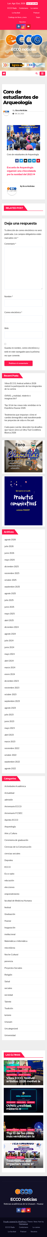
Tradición (9, 1008)
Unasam (8, 1022)
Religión (8, 975)
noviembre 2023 (12, 688)
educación (9, 880)
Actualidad (9, 793)
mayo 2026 (10, 560)
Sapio (38, 17)
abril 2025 (9, 620)
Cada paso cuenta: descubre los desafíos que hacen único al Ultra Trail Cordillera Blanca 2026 (23, 430)
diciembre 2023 (12, 681)
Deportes (9, 860)
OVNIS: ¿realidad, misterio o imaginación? (18, 1109)
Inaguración (10, 928)
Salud (7, 981)
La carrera (34, 8)
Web (6, 328)
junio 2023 (9, 721)
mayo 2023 (10, 728)
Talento (8, 1002)
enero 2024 (10, 674)
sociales (8, 988)
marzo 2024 (10, 667)
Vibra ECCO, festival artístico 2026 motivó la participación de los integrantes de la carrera (23, 386)
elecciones (9, 887)
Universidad (10, 1035)
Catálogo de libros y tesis (17, 17)
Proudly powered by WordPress (15, 1222)
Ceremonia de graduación (16, 840)
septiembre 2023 (12, 701)
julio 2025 (9, 600)
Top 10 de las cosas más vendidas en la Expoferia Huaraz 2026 (22, 1136)
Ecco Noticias (21, 110)
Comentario (10, 244)
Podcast (36, 13)
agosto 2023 (10, 708)
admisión (9, 800)
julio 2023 (9, 715)
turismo (8, 1015)
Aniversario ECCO (13, 806)
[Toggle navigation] (42, 73)
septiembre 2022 (12, 762)
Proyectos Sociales (13, 968)
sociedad (9, 995)
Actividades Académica (15, 786)
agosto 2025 (10, 593)
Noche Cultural (11, 955)
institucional (10, 934)
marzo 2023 (10, 741)
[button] (37, 73)
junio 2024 (9, 647)
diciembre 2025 (12, 566)
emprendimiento (12, 894)
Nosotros (22, 22)
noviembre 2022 (12, 748)
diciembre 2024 (12, 627)
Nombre (8, 296)
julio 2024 (9, 641)
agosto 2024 (10, 634)
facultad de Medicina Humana (18, 901)
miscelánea (10, 948)
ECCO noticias (23, 49)
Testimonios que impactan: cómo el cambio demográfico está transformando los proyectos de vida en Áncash (23, 417)
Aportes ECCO (11, 820)
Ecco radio (9, 874)
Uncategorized (11, 1029)
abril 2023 (9, 735)
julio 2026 (9, 546)
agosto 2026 (10, 540)
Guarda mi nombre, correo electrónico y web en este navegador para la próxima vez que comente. (21, 352)
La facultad (16, 13)
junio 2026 (9, 553)
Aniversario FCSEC (14, 813)
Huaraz (8, 921)
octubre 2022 (10, 755)
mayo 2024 (10, 654)
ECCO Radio (12, 8)
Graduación (10, 914)
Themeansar (23, 1224)
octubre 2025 (10, 580)
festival (8, 907)
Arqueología (10, 827)
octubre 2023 (10, 694)
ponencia (9, 961)
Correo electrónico (13, 312)
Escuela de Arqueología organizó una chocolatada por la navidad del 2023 (21, 171)
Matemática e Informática (16, 941)
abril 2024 (9, 661)
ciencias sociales (12, 854)
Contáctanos (23, 8)
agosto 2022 (10, 768)
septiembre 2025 (12, 587)
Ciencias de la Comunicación (18, 847)
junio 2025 (9, 607)
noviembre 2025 (12, 573)
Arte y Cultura (11, 833)
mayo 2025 (10, 614)
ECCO (8, 867)
